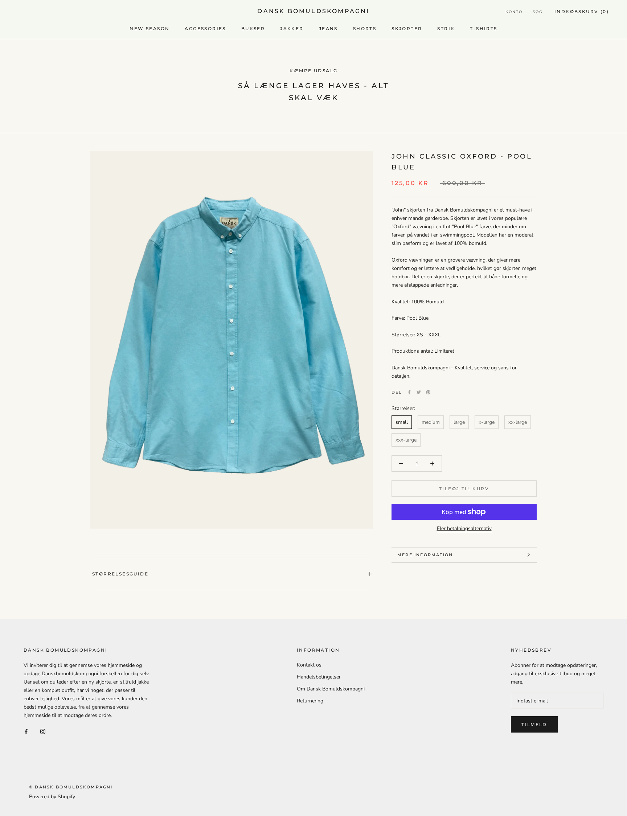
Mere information (425, 554)
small (402, 422)
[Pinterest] (428, 392)
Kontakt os (309, 664)
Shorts (364, 28)
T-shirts (483, 28)
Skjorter (407, 28)
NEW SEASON (149, 28)
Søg (538, 11)
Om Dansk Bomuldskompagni (331, 688)
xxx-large (406, 439)
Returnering (310, 700)
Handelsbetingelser (319, 676)
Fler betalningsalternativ (464, 528)
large (459, 422)
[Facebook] (409, 392)
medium (431, 422)
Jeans (328, 28)
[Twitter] (419, 392)
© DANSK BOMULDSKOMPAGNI (71, 787)
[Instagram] (42, 731)
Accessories (205, 28)
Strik (446, 28)
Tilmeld (534, 724)
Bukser (253, 28)
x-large (487, 422)
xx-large (517, 422)
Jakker (291, 28)
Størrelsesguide (120, 574)
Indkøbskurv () (581, 11)
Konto (513, 11)
